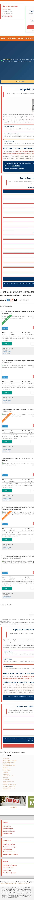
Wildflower (5, 789)
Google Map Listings (9, 847)
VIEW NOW (13, 803)
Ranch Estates (6, 779)
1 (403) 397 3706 (7, 351)
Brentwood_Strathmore (9, 762)
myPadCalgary (7, 849)
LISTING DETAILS (7, 343)
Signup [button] (21, 299)
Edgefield (5, 767)
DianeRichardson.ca (9, 852)
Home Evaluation (8, 867)
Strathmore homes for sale (23, 151)
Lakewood (5, 772)
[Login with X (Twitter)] (15, 301)
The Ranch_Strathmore (9, 786)
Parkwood (5, 777)
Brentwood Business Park (9, 760)
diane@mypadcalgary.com (16, 168)
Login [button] (26, 299)
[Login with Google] (12, 301)
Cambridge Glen (7, 764)
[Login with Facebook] (8, 301)
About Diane (7, 826)
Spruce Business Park (8, 781)
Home (3, 38)
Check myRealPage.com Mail (8, 883)
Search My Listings (9, 844)
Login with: (3, 300)
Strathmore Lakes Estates (9, 784)
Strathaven (5, 783)
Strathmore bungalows (15, 153)
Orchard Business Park (9, 776)
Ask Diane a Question (9, 872)
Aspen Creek (6, 758)
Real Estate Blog (8, 828)
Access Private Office (23, 883)
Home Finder (7, 870)
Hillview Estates (7, 770)
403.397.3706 (8, 16)
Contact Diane (7, 833)
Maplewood (6, 774)
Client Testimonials (9, 831)
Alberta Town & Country (10, 854)
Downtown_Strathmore (9, 765)
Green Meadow (7, 769)
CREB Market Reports (10, 865)
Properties (12, 38)
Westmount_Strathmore (9, 788)
